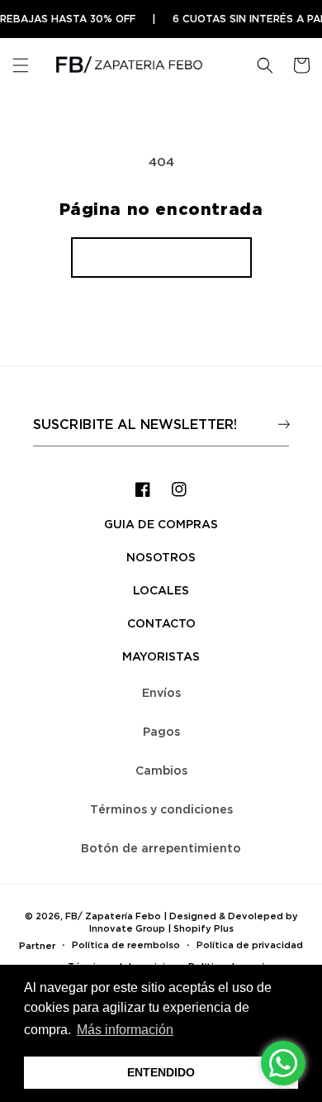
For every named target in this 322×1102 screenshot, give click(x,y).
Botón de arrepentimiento (161, 848)
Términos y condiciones (161, 809)
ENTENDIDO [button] (161, 1072)
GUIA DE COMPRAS (161, 524)
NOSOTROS (161, 557)
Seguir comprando (161, 257)
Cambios (161, 770)
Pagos (161, 731)
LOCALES (161, 590)
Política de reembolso (126, 945)
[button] (20, 65)
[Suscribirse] (283, 423)
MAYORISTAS (161, 656)
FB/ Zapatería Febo (113, 916)
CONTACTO (161, 623)
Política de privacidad (250, 945)
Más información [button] (125, 1030)
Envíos (161, 692)
